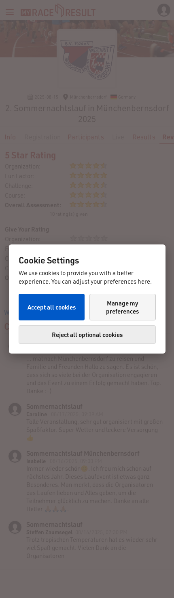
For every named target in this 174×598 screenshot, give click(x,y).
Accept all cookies (52, 307)
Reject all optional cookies (87, 335)
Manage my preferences (122, 307)
